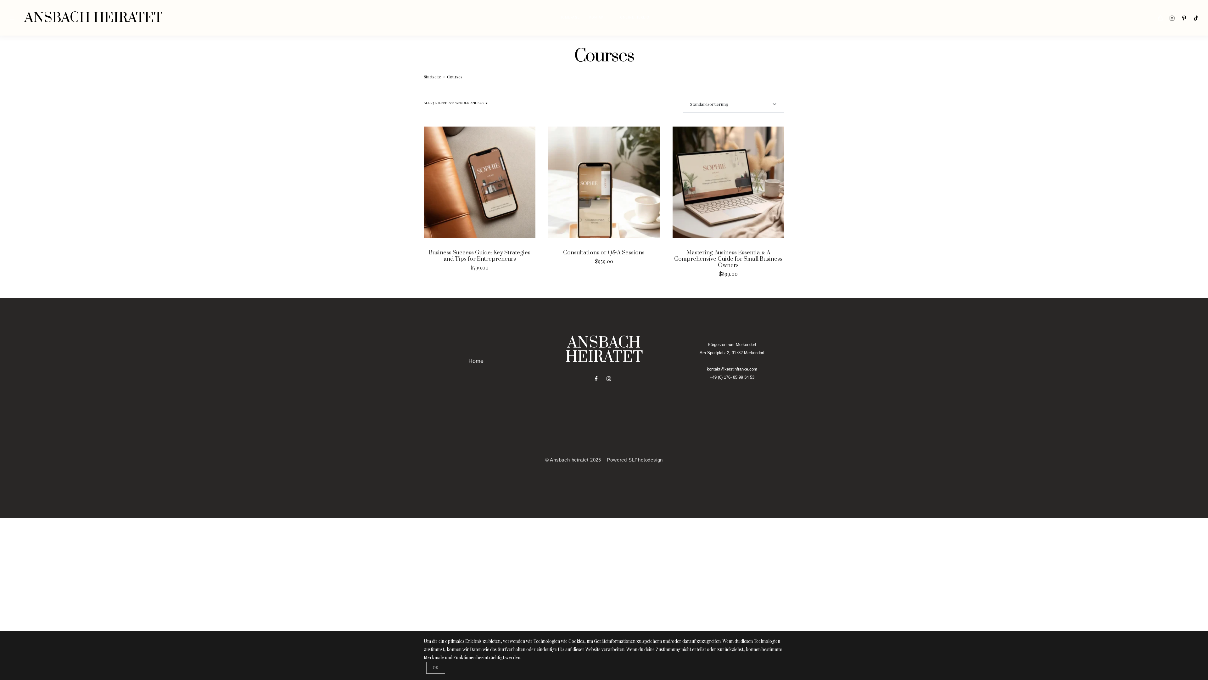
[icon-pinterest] (1184, 18)
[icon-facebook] (598, 378)
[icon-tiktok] (1196, 18)
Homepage (569, 17)
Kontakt (597, 17)
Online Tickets (634, 17)
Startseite (432, 76)
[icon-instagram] (1172, 18)
